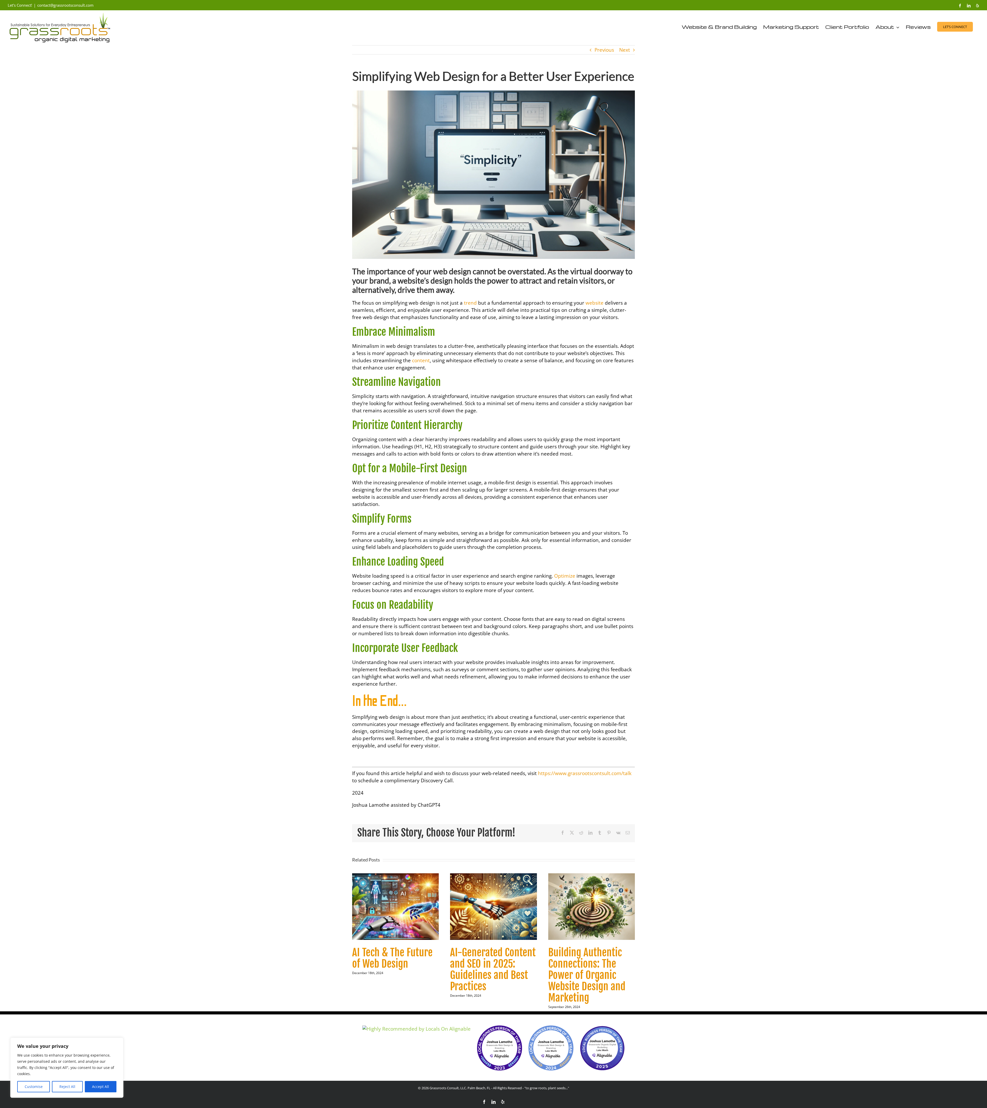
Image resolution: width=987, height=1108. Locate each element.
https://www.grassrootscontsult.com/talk (585, 773)
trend (470, 302)
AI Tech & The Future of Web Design (392, 958)
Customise (34, 1086)
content (421, 360)
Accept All (100, 1086)
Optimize (564, 576)
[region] (66, 1068)
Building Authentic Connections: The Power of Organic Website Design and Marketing (586, 975)
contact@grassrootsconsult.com (65, 5)
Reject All (67, 1086)
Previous (604, 50)
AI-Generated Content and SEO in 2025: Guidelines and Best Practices (493, 969)
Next (624, 50)
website (595, 302)
